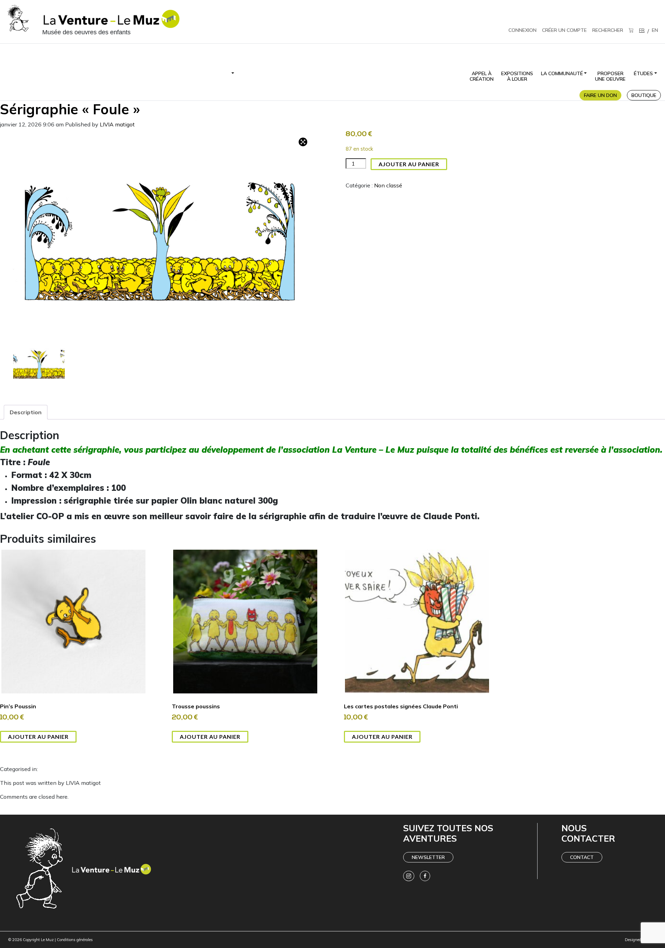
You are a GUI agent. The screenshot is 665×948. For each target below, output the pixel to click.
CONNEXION (522, 30)
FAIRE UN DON (600, 95)
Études (643, 73)
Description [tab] (26, 412)
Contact (582, 857)
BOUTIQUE (643, 95)
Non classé (388, 185)
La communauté (562, 73)
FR (642, 30)
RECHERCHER (607, 30)
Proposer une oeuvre (610, 76)
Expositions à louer (517, 76)
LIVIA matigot (117, 124)
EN (655, 30)
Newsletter (428, 857)
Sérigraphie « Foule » (70, 109)
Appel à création (482, 76)
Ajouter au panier (409, 164)
